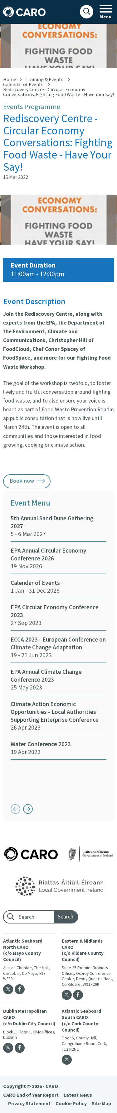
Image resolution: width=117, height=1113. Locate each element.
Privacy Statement (29, 1103)
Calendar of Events (23, 84)
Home (9, 79)
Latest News (78, 1095)
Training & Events (44, 79)
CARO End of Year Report (31, 1095)
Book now (22, 480)
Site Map (101, 1103)
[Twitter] (8, 989)
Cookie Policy (71, 1103)
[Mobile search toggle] (86, 11)
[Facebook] (20, 989)
